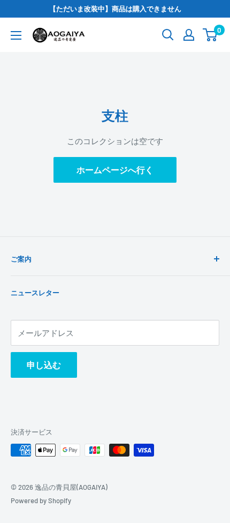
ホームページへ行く (115, 170)
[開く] (168, 35)
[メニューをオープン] (16, 35)
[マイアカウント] (188, 35)
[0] (210, 34)
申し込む (44, 365)
